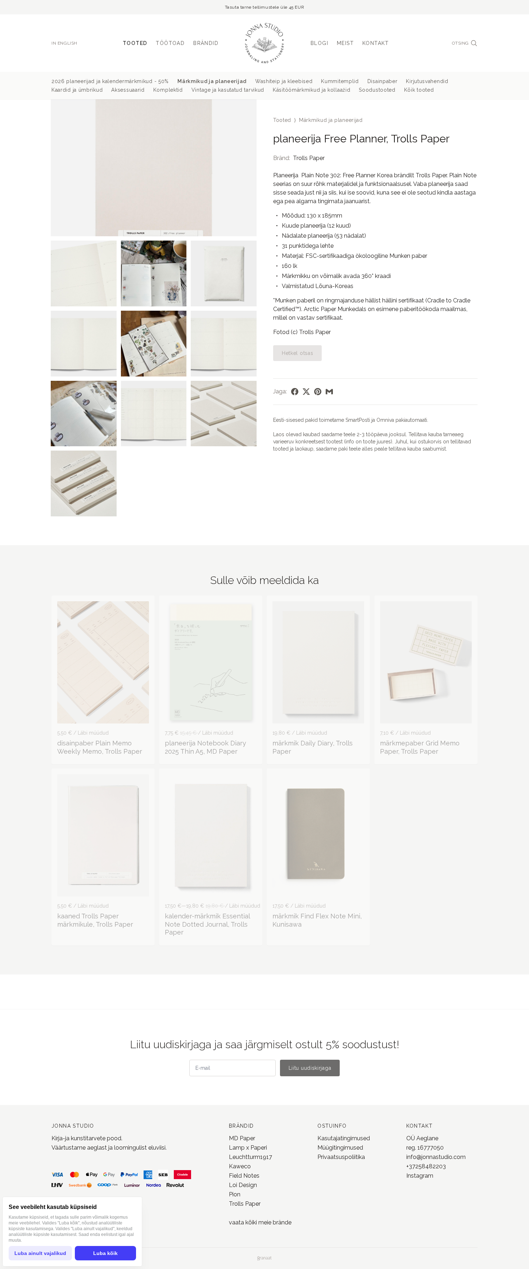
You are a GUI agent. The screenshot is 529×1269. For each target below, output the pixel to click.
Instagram (419, 1175)
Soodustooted (377, 90)
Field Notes (244, 1175)
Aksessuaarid (127, 90)
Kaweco (240, 1166)
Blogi (319, 43)
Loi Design (243, 1185)
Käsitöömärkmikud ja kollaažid (311, 90)
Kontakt (375, 43)
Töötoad (170, 43)
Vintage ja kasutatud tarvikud (227, 90)
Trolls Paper (309, 158)
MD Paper (242, 1138)
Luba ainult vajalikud (40, 1253)
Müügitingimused (340, 1147)
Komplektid (168, 90)
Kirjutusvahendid (427, 81)
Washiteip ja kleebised (283, 81)
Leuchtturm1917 (250, 1157)
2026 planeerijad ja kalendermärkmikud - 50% (110, 81)
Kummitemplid (339, 81)
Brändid (205, 43)
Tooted (135, 43)
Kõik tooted (419, 90)
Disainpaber (382, 81)
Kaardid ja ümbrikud (77, 90)
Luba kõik (105, 1253)
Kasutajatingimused (343, 1138)
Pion (234, 1194)
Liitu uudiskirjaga (310, 1068)
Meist (345, 43)
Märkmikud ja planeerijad (212, 81)
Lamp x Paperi (248, 1147)
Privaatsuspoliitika (341, 1157)
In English (64, 43)
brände (281, 1222)
